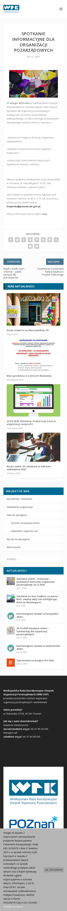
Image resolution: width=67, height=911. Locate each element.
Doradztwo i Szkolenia (19, 498)
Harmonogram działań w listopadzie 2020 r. (37, 615)
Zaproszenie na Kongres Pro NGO (35, 660)
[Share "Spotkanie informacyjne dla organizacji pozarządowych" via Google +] (23, 239)
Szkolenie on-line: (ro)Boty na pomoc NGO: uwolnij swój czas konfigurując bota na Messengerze (37, 599)
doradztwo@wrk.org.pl (16, 728)
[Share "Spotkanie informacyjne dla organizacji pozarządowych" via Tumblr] (30, 239)
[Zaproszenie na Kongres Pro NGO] (11, 663)
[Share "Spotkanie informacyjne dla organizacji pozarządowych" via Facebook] (10, 239)
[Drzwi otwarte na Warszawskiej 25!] (33, 309)
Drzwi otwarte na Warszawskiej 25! (28, 330)
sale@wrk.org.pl (12, 736)
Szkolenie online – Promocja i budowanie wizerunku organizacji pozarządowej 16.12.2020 (35, 581)
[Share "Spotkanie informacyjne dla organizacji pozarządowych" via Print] (37, 246)
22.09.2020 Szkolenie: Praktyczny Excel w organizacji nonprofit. (31, 423)
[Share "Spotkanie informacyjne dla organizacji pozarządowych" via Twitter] (17, 239)
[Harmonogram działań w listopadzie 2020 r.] (11, 616)
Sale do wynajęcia (17, 515)
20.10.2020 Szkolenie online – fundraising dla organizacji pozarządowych (32, 631)
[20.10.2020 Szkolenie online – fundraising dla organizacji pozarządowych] (11, 630)
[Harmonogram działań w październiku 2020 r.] (11, 648)
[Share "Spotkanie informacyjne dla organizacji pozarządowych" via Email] (30, 246)
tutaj (44, 213)
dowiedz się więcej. (13, 906)
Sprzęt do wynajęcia (18, 539)
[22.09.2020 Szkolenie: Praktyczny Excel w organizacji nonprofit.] (33, 400)
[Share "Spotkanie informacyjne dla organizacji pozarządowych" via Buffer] (50, 239)
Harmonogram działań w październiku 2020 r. (38, 647)
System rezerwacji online (25, 523)
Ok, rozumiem (53, 869)
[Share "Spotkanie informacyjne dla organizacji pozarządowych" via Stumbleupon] (56, 239)
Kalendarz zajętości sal (24, 531)
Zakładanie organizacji (20, 507)
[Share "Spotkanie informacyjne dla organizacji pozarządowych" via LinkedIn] (43, 239)
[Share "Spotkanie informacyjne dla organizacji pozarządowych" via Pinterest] (37, 239)
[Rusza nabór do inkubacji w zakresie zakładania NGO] (33, 447)
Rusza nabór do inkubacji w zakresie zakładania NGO (29, 468)
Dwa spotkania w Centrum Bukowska (29, 375)
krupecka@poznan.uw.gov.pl (23, 206)
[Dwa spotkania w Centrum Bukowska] (33, 355)
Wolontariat (14, 547)
